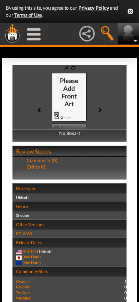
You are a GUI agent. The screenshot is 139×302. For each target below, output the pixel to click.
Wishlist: (23, 298)
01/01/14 (30, 251)
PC (18, 233)
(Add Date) (31, 256)
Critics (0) (37, 167)
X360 (27, 233)
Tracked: (23, 292)
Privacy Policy (93, 8)
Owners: (23, 281)
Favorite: (24, 286)
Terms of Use (28, 15)
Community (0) (42, 160)
